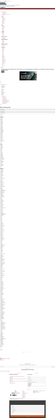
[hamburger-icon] (0, 10)
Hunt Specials (4, 96)
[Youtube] (14, 395)
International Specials (3, 84)
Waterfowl (3, 86)
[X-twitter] (12, 395)
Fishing (2, 67)
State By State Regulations (6, 100)
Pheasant (3, 92)
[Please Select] (36, 383)
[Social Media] (36, 385)
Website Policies (4, 103)
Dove (2, 91)
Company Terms (4, 102)
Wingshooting (3, 85)
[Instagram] (16, 395)
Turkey (2, 89)
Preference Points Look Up (6, 101)
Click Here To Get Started (2, 8)
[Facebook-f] (10, 395)
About (2, 11)
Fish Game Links (4, 99)
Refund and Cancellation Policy (6, 14)
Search (1, 349)
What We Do (4, 13)
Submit (29, 389)
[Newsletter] (36, 384)
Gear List (4, 97)
